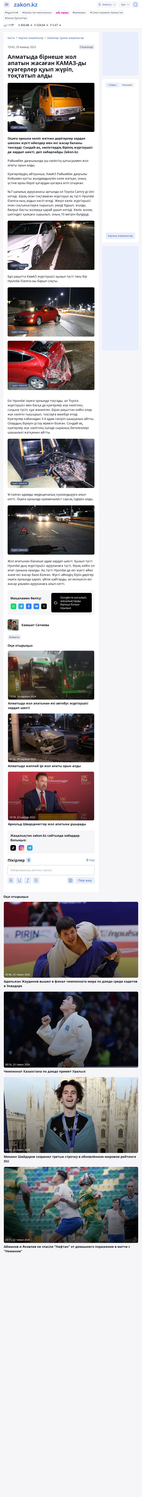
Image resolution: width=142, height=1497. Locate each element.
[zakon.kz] (26, 4)
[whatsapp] (13, 606)
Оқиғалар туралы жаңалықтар (65, 38)
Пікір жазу (85, 880)
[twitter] (44, 606)
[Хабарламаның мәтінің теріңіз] (51, 870)
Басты (11, 38)
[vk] (36, 606)
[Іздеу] (135, 4)
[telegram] (21, 606)
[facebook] (29, 606)
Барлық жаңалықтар (31, 38)
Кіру (92, 860)
